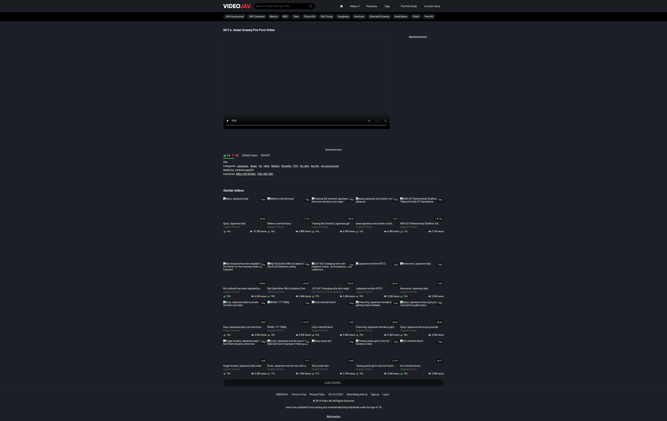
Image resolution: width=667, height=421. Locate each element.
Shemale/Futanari (379, 16)
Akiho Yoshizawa (275, 292)
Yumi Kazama (318, 292)
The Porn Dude (409, 6)
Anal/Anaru (401, 16)
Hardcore (359, 16)
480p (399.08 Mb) (246, 174)
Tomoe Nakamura (334, 292)
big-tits (315, 166)
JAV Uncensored (234, 16)
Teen (296, 16)
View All (429, 16)
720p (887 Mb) (265, 174)
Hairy (266, 166)
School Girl (309, 16)
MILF (285, 16)
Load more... (333, 383)
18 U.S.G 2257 (335, 394)
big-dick (304, 166)
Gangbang (343, 16)
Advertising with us (357, 394)
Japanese (242, 166)
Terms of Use (298, 394)
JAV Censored (257, 16)
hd (260, 166)
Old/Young (326, 16)
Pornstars (371, 6)
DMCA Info (282, 394)
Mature (274, 16)
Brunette (286, 166)
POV (295, 166)
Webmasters (334, 416)
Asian (253, 166)
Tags (387, 6)
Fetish (416, 16)
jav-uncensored (330, 166)
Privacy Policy (317, 394)
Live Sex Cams (432, 6)
